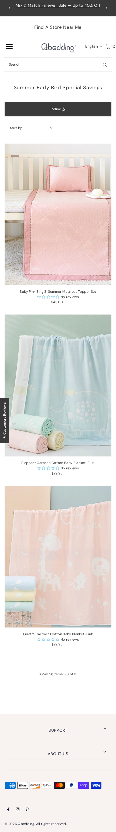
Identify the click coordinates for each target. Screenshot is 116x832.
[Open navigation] (9, 46)
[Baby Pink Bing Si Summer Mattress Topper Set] (58, 214)
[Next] (106, 8)
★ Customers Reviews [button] (4, 420)
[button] (93, 46)
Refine (56, 109)
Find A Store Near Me (57, 27)
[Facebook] (8, 810)
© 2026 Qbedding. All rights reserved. (36, 824)
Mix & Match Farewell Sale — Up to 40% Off (58, 5)
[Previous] (9, 8)
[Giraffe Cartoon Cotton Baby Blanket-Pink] (58, 556)
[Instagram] (17, 810)
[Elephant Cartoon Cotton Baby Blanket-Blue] (58, 385)
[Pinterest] (27, 810)
